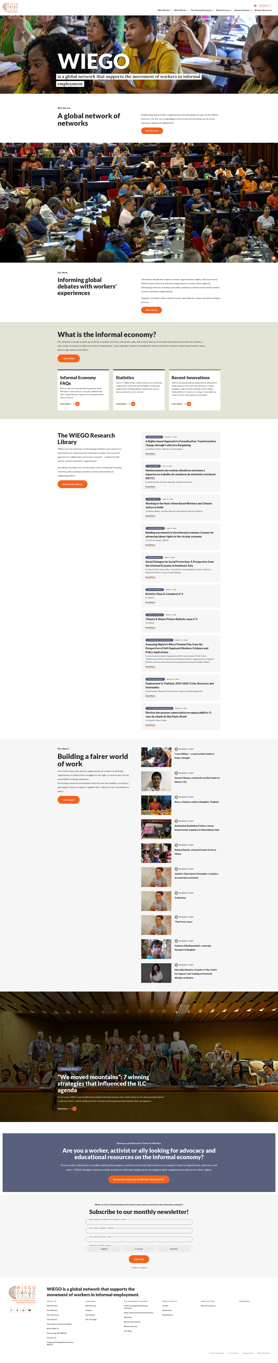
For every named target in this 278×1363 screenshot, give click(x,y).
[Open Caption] (273, 258)
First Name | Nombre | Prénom (101, 1228)
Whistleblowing (263, 1353)
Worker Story (186, 749)
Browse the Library (72, 484)
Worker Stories (130, 1326)
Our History (52, 1319)
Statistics (128, 1317)
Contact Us (51, 1338)
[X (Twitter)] (11, 1310)
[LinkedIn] (23, 1310)
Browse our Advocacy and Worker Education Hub (139, 1179)
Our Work (90, 1301)
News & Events (223, 10)
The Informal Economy (201, 10)
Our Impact (68, 799)
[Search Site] (255, 5)
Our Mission (52, 1310)
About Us (51, 1301)
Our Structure (152, 131)
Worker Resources (263, 10)
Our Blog (128, 1331)
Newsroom (167, 1310)
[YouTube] (29, 1310)
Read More (63, 1109)
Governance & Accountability (59, 1324)
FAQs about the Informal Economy (138, 1313)
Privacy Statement (216, 1353)
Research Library (242, 10)
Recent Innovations (132, 1322)
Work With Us (53, 1328)
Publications (207, 1301)
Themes (88, 1310)
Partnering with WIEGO (57, 1333)
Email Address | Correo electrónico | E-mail (108, 1219)
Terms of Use (233, 1353)
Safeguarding (248, 1353)
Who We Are (164, 10)
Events (165, 1306)
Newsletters (167, 1315)
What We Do (180, 10)
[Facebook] (17, 1310)
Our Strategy (91, 1319)
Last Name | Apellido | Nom (100, 1236)
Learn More (69, 358)
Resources (244, 1301)
